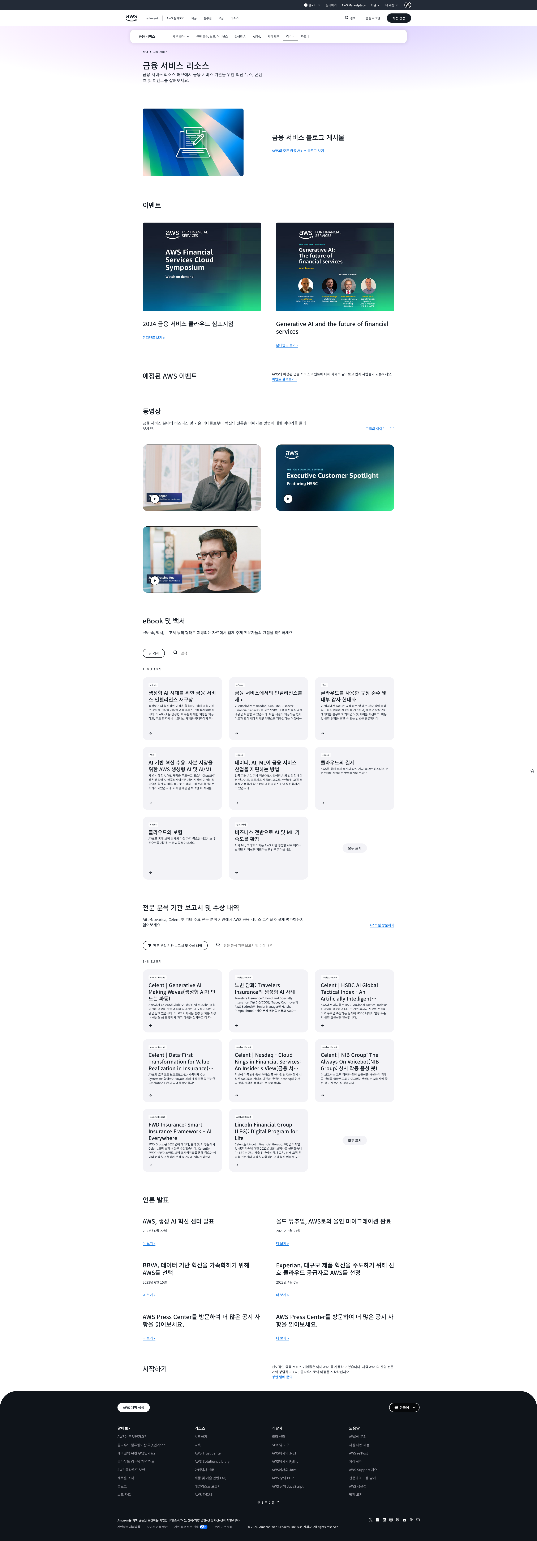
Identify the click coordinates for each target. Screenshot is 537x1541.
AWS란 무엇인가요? (131, 1436)
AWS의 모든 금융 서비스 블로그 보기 (298, 150)
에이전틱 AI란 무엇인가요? (136, 1453)
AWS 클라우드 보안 (131, 1469)
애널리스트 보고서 (208, 1486)
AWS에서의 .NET (284, 1453)
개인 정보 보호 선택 (186, 1527)
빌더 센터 (278, 1436)
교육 (198, 1444)
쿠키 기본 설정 (223, 1527)
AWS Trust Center (208, 1453)
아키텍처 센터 (204, 1469)
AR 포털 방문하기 (382, 924)
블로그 (122, 1486)
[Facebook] (377, 1520)
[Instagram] (391, 1520)
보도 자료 (124, 1494)
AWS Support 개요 (363, 1469)
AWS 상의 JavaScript (288, 1486)
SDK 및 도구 (280, 1444)
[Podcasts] (411, 1520)
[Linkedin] (384, 1520)
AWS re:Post (358, 1453)
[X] (371, 1520)
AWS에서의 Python (286, 1461)
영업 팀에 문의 (282, 1376)
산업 (145, 52)
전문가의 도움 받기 (362, 1477)
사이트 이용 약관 (157, 1527)
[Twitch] (397, 1520)
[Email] (418, 1520)
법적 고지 (355, 1494)
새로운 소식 (125, 1477)
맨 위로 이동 (266, 1502)
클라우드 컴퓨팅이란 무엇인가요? (141, 1444)
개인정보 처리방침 (128, 1527)
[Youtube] (404, 1520)
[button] (175, 18)
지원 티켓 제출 (359, 1444)
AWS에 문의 (357, 1436)
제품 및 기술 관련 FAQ (210, 1477)
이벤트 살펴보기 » (284, 379)
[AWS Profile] (407, 5)
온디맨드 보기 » (154, 337)
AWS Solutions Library (212, 1461)
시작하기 (201, 1436)
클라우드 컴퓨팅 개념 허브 (136, 1461)
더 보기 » (149, 1243)
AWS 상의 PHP (283, 1477)
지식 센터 (355, 1461)
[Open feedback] (532, 770)
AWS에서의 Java (284, 1469)
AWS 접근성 (357, 1486)
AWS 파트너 (203, 1494)
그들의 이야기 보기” (380, 428)
